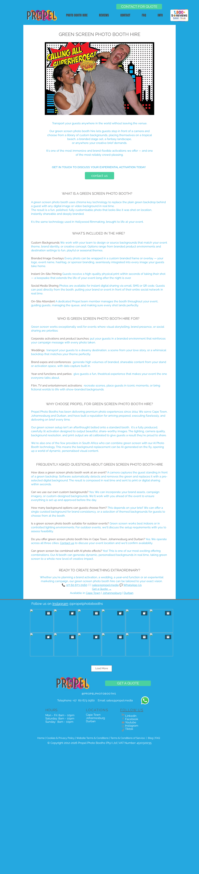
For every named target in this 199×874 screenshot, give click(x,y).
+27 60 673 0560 (84, 700)
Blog (150, 738)
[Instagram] (123, 726)
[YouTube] (123, 722)
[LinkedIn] (123, 714)
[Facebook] (123, 718)
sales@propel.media (105, 585)
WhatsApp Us (132, 585)
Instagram (60, 604)
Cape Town (93, 593)
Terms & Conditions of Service (127, 738)
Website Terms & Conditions (92, 738)
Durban (128, 593)
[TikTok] (123, 730)
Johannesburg (112, 593)
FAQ (157, 738)
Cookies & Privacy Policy (60, 738)
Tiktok (129, 728)
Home (40, 738)
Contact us (67, 543)
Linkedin (131, 715)
